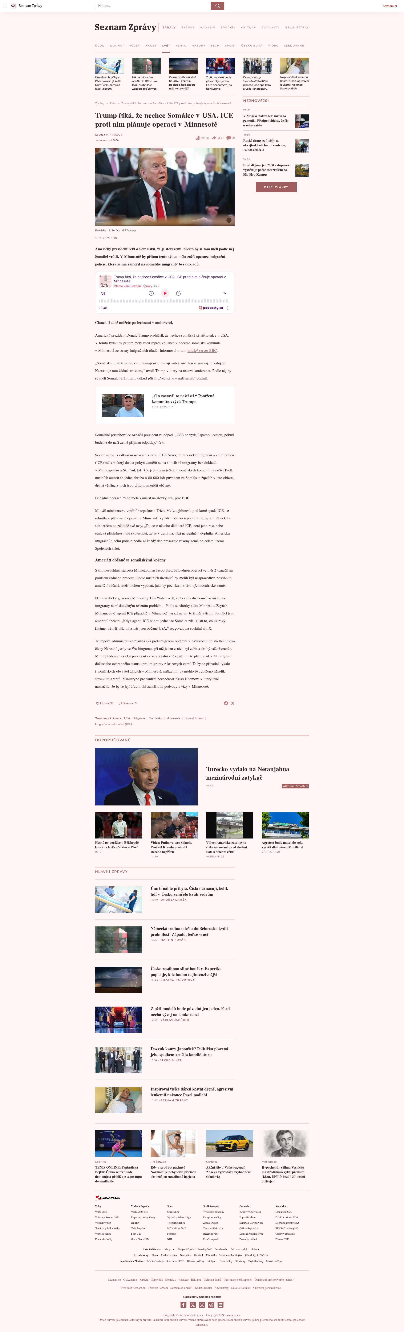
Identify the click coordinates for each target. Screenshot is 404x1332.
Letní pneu (212, 1261)
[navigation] (5, 6)
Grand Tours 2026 (140, 1239)
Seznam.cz (390, 6)
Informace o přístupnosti (238, 1280)
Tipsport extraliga (176, 1222)
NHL (170, 1239)
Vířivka (264, 1255)
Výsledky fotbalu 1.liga (179, 1217)
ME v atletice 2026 (176, 1228)
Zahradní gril (251, 1255)
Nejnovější (256, 101)
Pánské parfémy (274, 1261)
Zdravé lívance (210, 1222)
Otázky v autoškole (285, 1233)
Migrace (139, 718)
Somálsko (155, 718)
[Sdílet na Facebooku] (226, 703)
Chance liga (173, 1211)
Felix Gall (136, 1233)
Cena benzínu (221, 1249)
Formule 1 (172, 1233)
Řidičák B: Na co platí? (286, 1228)
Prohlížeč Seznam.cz (133, 1288)
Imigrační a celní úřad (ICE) (113, 724)
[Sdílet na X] (233, 703)
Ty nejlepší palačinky (213, 1211)
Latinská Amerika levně (251, 1233)
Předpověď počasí (186, 1249)
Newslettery (221, 1288)
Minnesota (173, 718)
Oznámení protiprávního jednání (274, 1280)
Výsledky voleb (103, 1222)
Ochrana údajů (212, 1280)
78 (233, 137)
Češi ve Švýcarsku (248, 1228)
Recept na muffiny (212, 1217)
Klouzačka (211, 1255)
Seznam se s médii (181, 1288)
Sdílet (220, 137)
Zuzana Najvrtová (178, 980)
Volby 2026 (101, 1211)
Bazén (155, 1255)
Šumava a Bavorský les (251, 1222)
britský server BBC (202, 350)
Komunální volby (104, 1239)
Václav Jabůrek (175, 1020)
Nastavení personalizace (266, 1288)
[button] (109, 66)
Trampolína (185, 1255)
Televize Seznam (158, 1288)
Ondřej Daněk (174, 899)
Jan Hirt (135, 1222)
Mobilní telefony (155, 1261)
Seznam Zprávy (108, 135)
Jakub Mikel (171, 1060)
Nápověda (157, 1280)
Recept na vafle (210, 1233)
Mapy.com (170, 1249)
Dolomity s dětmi (248, 1239)
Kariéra (144, 1280)
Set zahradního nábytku (230, 1255)
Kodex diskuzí (203, 1288)
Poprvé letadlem (247, 1217)
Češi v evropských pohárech (245, 1249)
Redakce (184, 1280)
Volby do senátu (103, 1233)
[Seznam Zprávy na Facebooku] (183, 1305)
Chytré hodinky (255, 1261)
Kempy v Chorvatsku (250, 1211)
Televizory (240, 1261)
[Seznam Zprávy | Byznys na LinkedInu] (220, 1305)
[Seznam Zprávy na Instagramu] (202, 1305)
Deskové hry (226, 1261)
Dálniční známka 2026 (286, 1217)
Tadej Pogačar (138, 1228)
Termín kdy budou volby (107, 1228)
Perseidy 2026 (205, 1249)
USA (127, 718)
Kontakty (170, 1280)
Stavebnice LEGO (175, 1261)
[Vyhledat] (217, 6)
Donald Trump (194, 718)
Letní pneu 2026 (283, 1211)
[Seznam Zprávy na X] (193, 1305)
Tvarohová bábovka (213, 1228)
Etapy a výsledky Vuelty (143, 1217)
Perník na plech (211, 1239)
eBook (205, 137)
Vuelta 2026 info (139, 1211)
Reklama (196, 1280)
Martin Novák (173, 939)
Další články (276, 187)
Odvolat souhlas (240, 1288)
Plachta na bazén (169, 1255)
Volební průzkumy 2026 (107, 1217)
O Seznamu (130, 1280)
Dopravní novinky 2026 (287, 1222)
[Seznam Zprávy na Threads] (211, 1305)
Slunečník (198, 1255)
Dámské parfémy (195, 1261)
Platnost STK (282, 1239)
